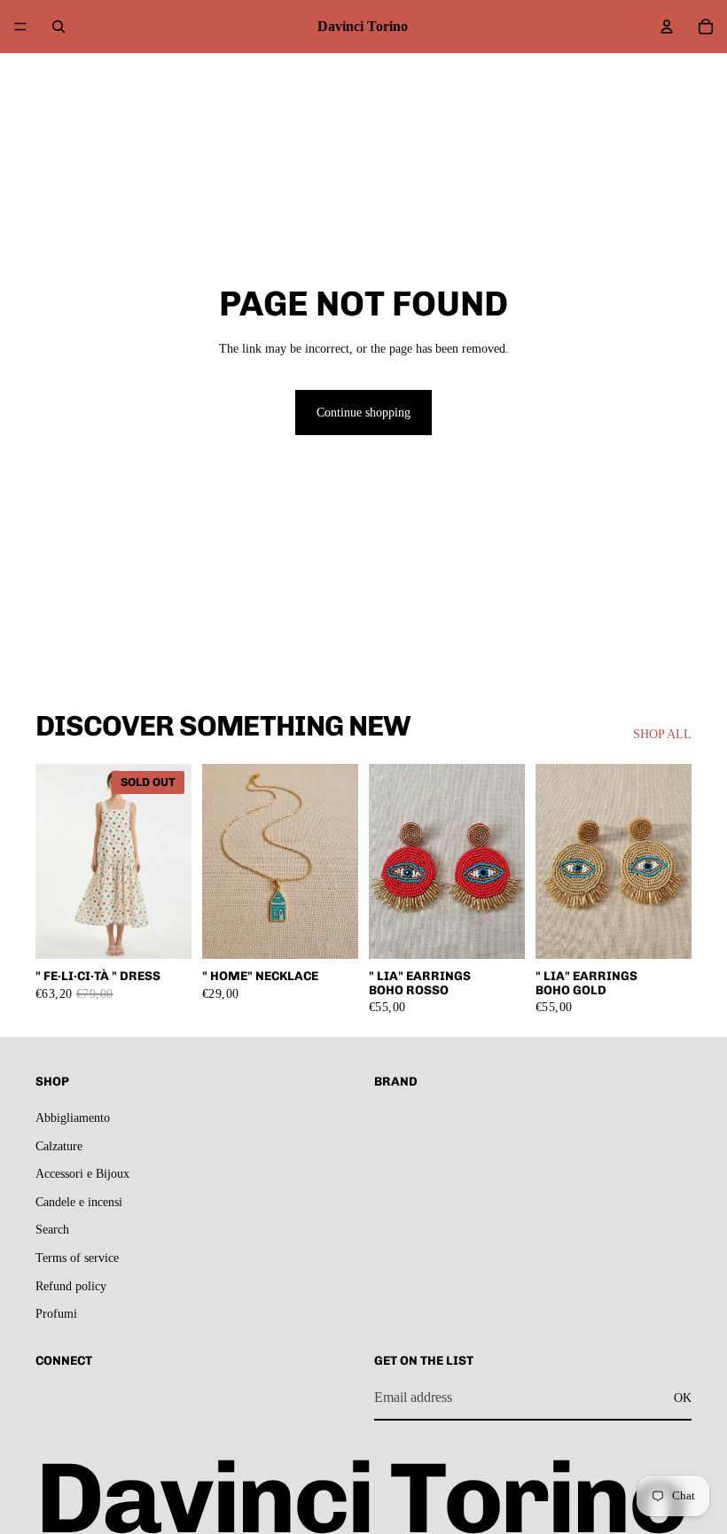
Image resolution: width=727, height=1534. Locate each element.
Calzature (58, 1145)
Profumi (56, 1313)
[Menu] (20, 26)
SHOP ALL (662, 734)
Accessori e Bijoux (82, 1173)
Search (52, 1229)
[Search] (58, 26)
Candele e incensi (78, 1201)
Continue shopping (363, 412)
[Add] (331, 931)
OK (683, 1397)
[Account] (666, 26)
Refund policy (70, 1285)
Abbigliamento (72, 1118)
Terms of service (77, 1257)
